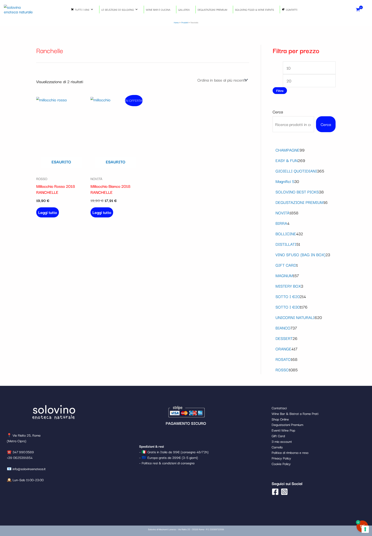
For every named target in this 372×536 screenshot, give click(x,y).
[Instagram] (284, 491)
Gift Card (278, 435)
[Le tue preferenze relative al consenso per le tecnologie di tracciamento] (365, 529)
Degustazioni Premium (287, 424)
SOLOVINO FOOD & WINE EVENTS (254, 9)
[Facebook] (275, 491)
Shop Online (280, 419)
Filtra (279, 90)
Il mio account (282, 441)
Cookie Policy (281, 463)
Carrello (277, 447)
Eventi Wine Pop (283, 430)
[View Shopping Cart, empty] (358, 9)
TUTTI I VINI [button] (82, 9)
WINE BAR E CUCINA (158, 9)
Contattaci (279, 407)
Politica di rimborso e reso (290, 452)
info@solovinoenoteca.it (29, 468)
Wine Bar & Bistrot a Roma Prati (295, 413)
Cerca (278, 112)
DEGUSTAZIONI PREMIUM (212, 9)
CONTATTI (291, 9)
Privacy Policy (281, 458)
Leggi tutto (47, 212)
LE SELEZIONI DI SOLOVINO (117, 9)
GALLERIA (184, 9)
